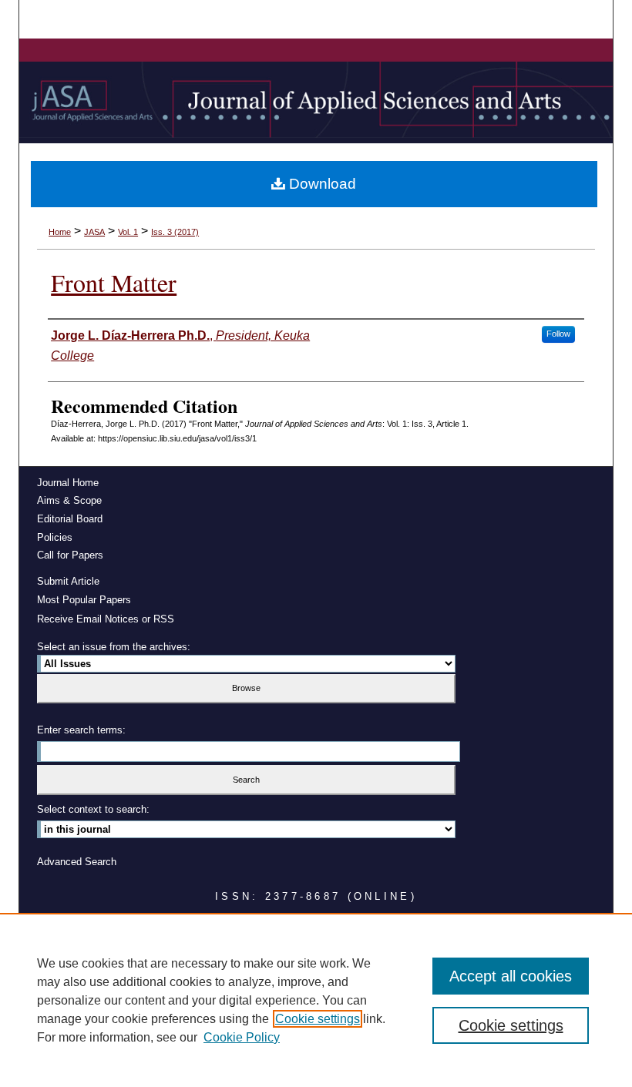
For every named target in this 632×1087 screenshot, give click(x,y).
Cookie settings (317, 1018)
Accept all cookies (510, 976)
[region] (316, 1000)
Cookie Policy (241, 1037)
